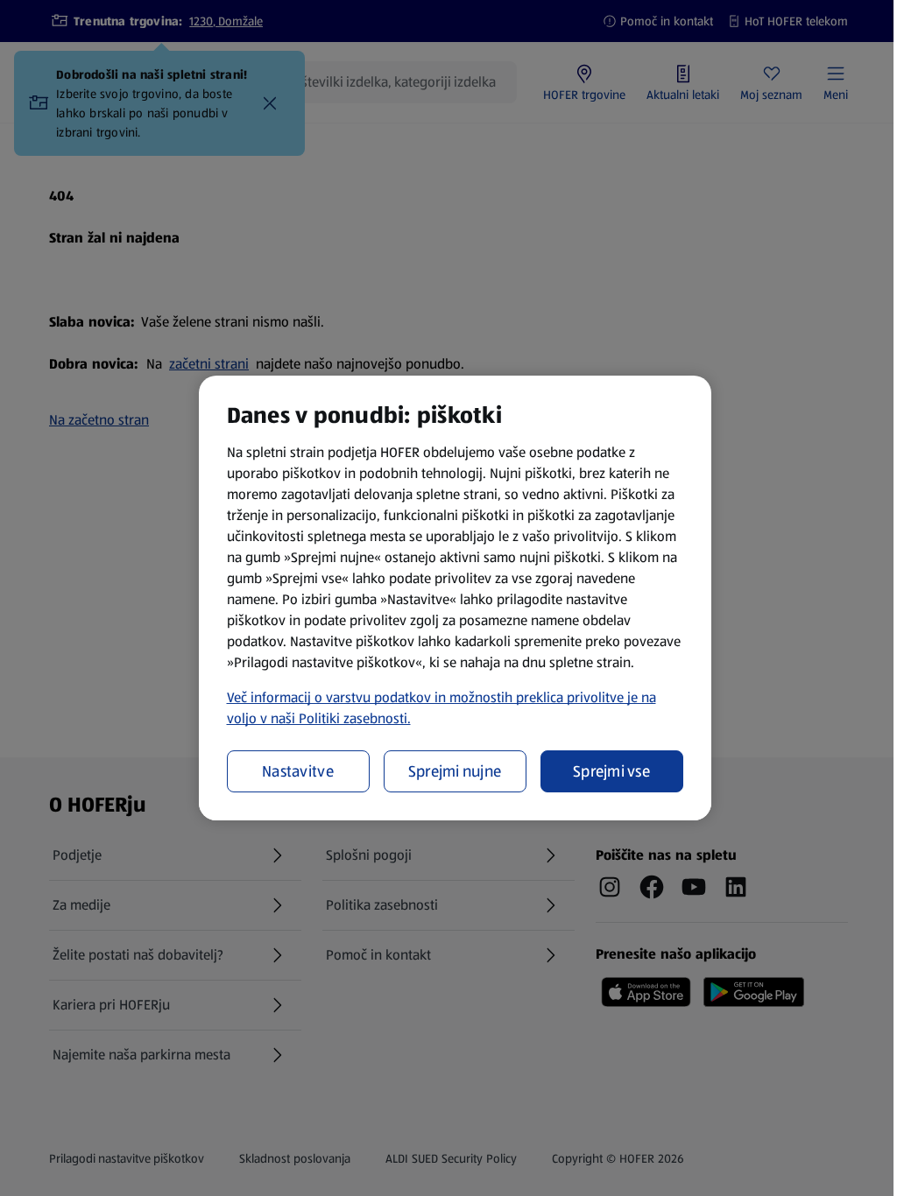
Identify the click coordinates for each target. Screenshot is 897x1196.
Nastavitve (298, 771)
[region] (455, 598)
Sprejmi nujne (455, 771)
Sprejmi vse (611, 771)
